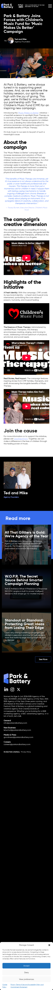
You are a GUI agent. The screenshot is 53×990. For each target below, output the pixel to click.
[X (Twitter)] (18, 691)
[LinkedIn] (6, 691)
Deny (26, 972)
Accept (26, 966)
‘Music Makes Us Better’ (28, 113)
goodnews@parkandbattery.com (18, 737)
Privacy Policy (26, 752)
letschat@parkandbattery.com (17, 730)
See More (43, 659)
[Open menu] (50, 6)
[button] (49, 945)
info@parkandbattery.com (15, 723)
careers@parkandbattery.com (17, 744)
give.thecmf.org (21, 439)
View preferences (26, 979)
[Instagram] (12, 691)
